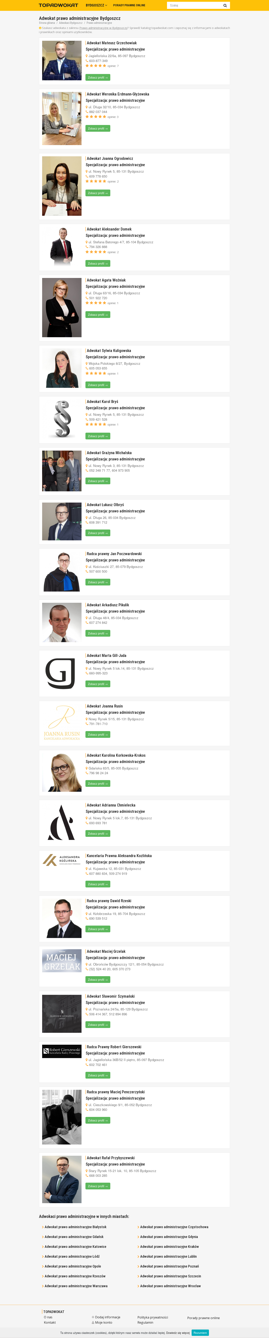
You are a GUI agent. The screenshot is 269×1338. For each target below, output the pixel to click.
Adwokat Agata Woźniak (106, 280)
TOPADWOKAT (53, 1312)
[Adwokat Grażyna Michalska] (62, 471)
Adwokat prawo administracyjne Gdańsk (74, 1237)
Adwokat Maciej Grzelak (106, 951)
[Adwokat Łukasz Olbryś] (62, 522)
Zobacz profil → (98, 77)
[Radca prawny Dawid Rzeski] (62, 918)
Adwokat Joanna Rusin (105, 706)
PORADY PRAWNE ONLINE (129, 5)
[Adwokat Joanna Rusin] (62, 723)
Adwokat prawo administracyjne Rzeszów (75, 1276)
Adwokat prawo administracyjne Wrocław (170, 1286)
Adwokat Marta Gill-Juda (106, 655)
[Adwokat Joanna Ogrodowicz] (62, 186)
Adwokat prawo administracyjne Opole (73, 1266)
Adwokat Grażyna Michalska (109, 452)
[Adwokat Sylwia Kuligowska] (62, 368)
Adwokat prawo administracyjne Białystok (75, 1227)
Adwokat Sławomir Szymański (111, 996)
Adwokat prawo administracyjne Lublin (168, 1256)
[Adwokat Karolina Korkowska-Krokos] (62, 772)
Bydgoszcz (95, 5)
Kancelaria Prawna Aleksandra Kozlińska (119, 855)
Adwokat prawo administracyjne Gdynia (169, 1237)
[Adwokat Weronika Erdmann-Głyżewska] (62, 118)
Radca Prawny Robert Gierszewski (114, 1046)
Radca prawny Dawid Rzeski (109, 900)
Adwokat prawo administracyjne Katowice (75, 1246)
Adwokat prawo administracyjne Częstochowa (174, 1227)
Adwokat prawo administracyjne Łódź (72, 1256)
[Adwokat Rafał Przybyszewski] (62, 1179)
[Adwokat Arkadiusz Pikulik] (62, 622)
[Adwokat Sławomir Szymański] (62, 1013)
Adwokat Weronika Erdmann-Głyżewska (118, 94)
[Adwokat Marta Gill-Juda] (62, 673)
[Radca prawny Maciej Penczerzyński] (62, 1117)
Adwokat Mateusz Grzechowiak (112, 43)
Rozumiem (200, 1333)
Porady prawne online (203, 1318)
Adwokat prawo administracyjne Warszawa (76, 1286)
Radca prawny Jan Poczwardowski (114, 553)
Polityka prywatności (152, 1317)
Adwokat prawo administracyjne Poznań (169, 1266)
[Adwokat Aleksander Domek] (62, 246)
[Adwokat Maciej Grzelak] (62, 960)
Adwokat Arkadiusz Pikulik (108, 605)
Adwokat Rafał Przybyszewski (111, 1158)
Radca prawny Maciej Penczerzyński (116, 1092)
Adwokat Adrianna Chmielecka (111, 805)
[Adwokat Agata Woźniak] (62, 307)
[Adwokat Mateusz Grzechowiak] (62, 60)
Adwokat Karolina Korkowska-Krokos (116, 755)
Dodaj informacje (107, 1317)
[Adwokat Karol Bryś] (62, 419)
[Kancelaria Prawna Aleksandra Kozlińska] (62, 860)
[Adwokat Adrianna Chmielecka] (62, 822)
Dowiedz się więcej (178, 1333)
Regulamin (145, 1322)
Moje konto (103, 1322)
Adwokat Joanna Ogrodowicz (110, 158)
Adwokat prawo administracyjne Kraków (169, 1246)
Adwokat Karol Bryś (102, 401)
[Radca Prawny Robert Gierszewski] (62, 1051)
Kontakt (50, 1322)
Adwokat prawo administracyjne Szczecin (170, 1276)
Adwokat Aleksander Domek (109, 229)
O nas (48, 1317)
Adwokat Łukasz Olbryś (105, 504)
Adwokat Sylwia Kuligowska (109, 350)
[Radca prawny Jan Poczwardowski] (62, 572)
